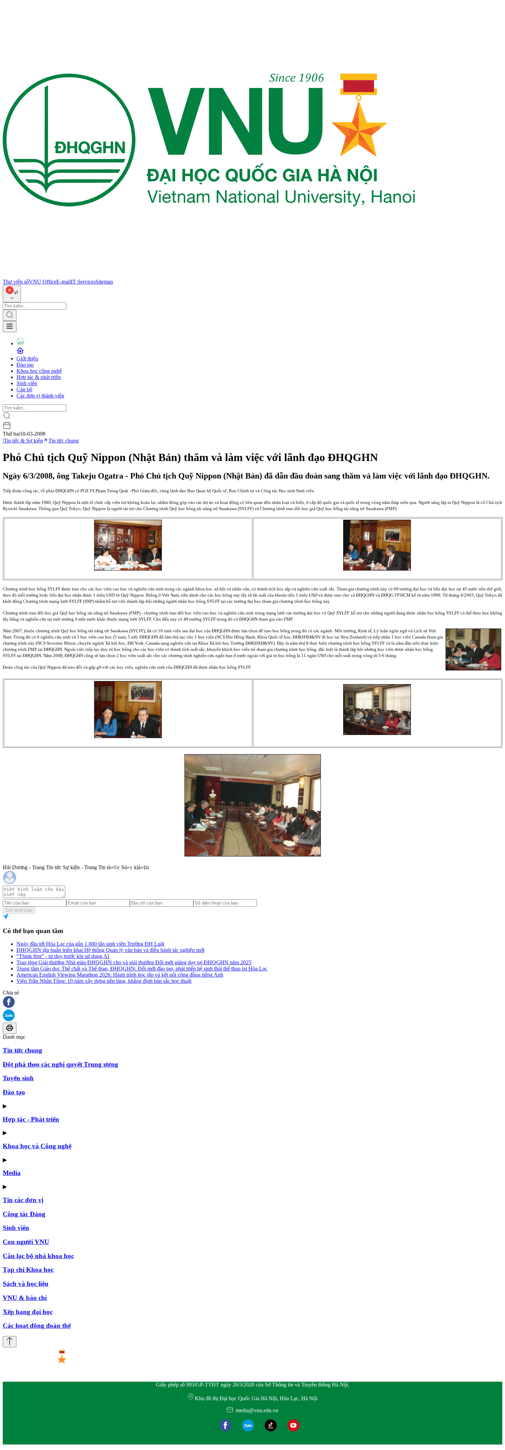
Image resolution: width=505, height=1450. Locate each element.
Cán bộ (24, 389)
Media (12, 1172)
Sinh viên (26, 383)
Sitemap (104, 282)
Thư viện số (16, 282)
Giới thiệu (27, 358)
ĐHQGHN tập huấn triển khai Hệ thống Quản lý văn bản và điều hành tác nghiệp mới (110, 950)
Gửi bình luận (19, 910)
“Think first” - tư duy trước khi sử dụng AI (62, 956)
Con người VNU (26, 1241)
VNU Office (42, 282)
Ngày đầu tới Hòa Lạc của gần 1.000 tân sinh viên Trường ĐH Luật (90, 944)
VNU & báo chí (25, 1297)
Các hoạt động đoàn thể (37, 1325)
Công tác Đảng (24, 1214)
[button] (252, 1002)
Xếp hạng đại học (28, 1311)
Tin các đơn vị (23, 1200)
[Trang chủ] (209, 275)
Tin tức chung (63, 441)
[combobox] (12, 293)
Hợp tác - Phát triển (31, 1119)
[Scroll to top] (9, 1341)
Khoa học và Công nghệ (37, 1146)
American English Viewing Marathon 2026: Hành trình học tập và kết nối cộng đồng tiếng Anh (119, 975)
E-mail (63, 282)
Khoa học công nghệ (39, 371)
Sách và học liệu (25, 1283)
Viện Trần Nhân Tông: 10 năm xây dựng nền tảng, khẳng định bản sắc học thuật (103, 981)
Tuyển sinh (18, 1078)
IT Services (83, 282)
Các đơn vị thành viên (40, 396)
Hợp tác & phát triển (38, 377)
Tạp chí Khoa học (28, 1269)
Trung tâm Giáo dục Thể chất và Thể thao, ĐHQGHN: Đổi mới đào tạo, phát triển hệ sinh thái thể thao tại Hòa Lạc (141, 968)
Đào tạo (25, 365)
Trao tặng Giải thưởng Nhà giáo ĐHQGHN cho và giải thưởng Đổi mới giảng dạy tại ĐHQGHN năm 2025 (133, 962)
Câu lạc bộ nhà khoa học (38, 1255)
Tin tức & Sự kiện (23, 441)
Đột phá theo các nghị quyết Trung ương (60, 1064)
